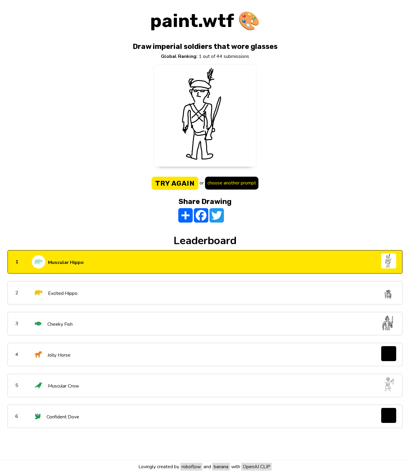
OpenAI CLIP (256, 466)
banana (221, 466)
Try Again (175, 183)
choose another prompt (231, 183)
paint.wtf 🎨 (205, 20)
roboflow (191, 466)
